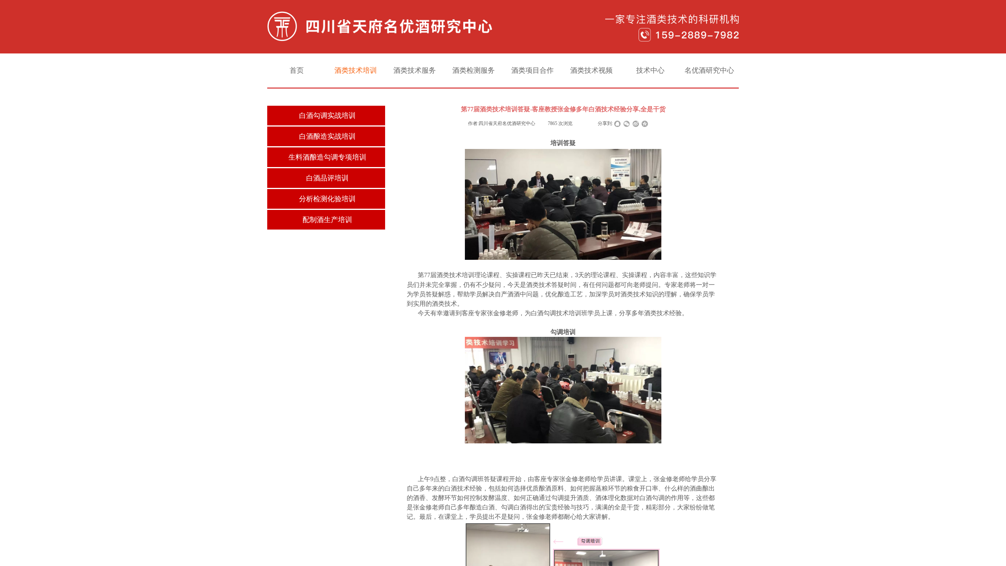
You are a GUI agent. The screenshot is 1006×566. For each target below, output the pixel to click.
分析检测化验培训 (327, 199)
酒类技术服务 (414, 70)
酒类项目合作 (532, 70)
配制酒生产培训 (327, 220)
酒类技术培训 (355, 70)
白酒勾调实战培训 (327, 115)
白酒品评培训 (327, 178)
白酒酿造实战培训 (327, 136)
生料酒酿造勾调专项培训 (327, 157)
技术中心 (650, 70)
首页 (297, 70)
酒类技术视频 (591, 70)
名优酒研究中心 (709, 70)
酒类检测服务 (473, 70)
